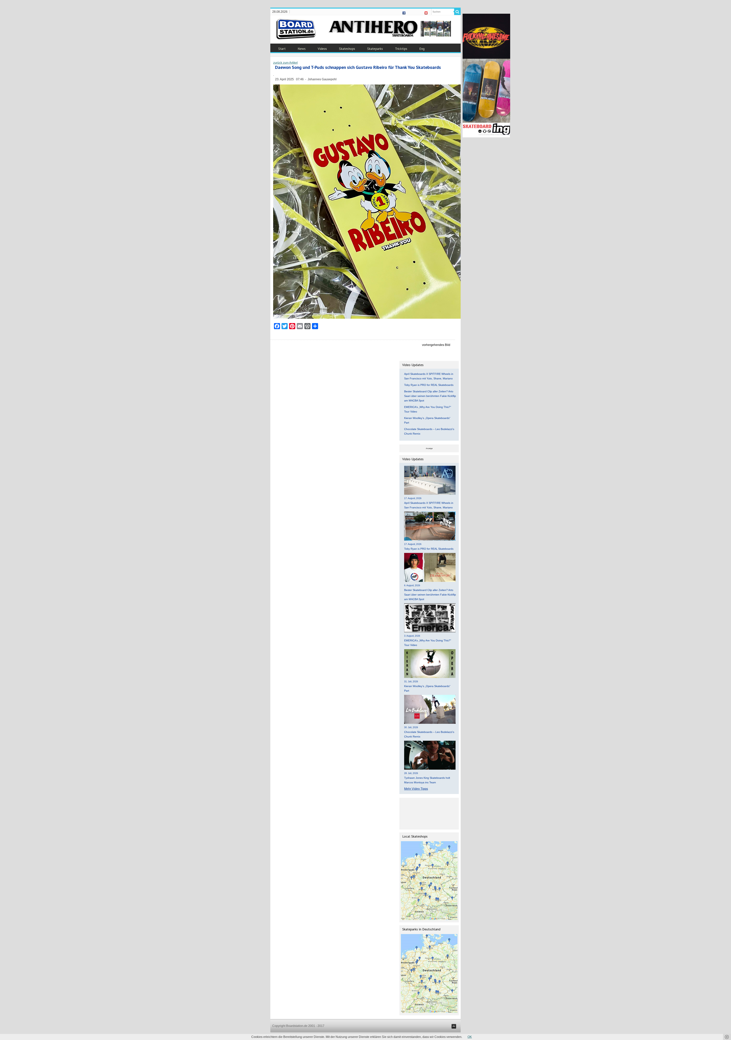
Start (282, 49)
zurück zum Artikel (285, 62)
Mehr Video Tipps (416, 788)
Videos (322, 49)
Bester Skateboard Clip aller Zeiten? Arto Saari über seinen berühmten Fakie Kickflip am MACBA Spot (430, 396)
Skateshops (347, 49)
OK (470, 1036)
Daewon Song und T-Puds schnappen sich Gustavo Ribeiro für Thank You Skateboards (358, 67)
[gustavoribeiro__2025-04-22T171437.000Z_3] (367, 317)
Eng (422, 49)
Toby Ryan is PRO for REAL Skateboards (428, 384)
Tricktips (401, 49)
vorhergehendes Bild (436, 344)
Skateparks (375, 49)
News (302, 49)
